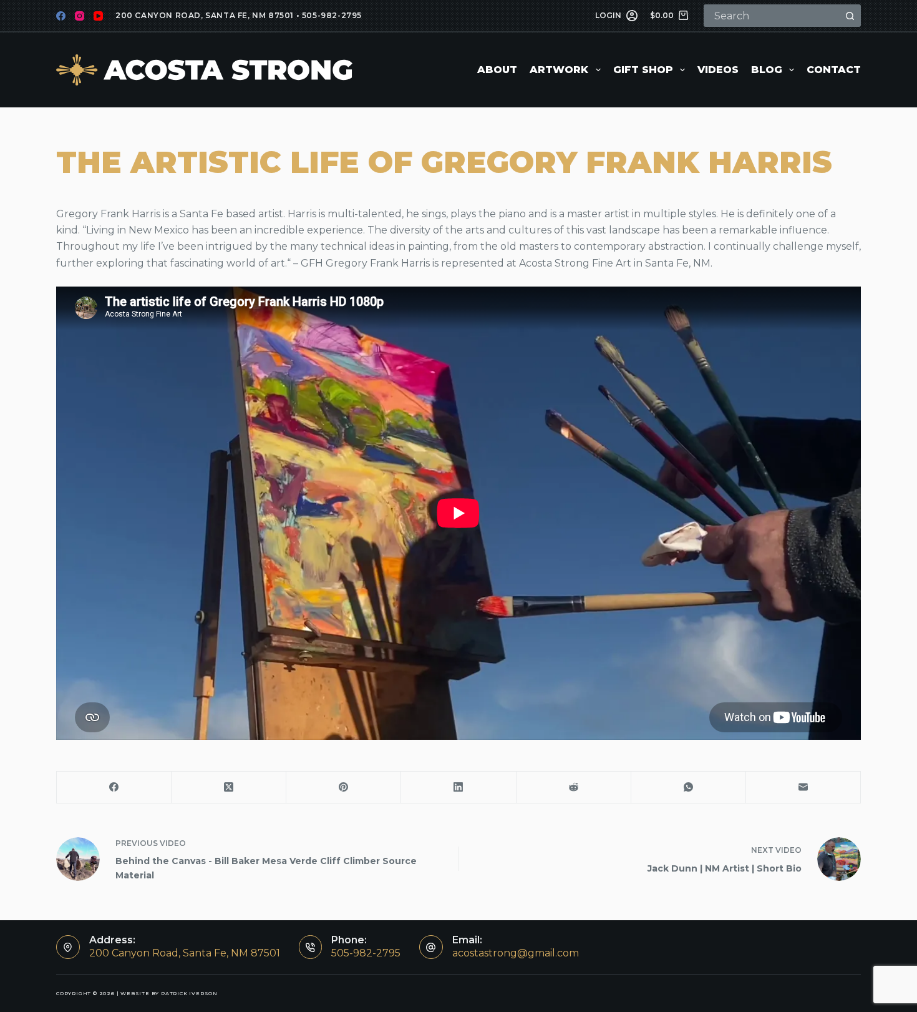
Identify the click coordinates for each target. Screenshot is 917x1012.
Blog (766, 70)
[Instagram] (79, 16)
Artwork (559, 70)
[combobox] (772, 15)
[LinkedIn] (458, 787)
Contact (834, 70)
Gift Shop (643, 70)
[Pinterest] (343, 787)
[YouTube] (98, 16)
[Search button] (850, 16)
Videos (718, 70)
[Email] (803, 787)
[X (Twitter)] (229, 787)
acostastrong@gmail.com (515, 953)
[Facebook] (61, 16)
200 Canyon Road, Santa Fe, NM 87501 (204, 15)
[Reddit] (574, 787)
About (497, 70)
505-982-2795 (332, 15)
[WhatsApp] (688, 787)
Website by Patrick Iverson (169, 993)
